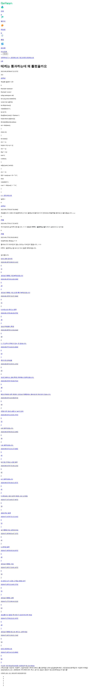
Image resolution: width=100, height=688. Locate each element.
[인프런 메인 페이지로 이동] (50, 3)
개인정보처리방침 (12, 666)
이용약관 (22, 666)
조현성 (3, 78)
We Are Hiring (29, 666)
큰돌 (2, 220)
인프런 (3, 666)
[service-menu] (1, 54)
